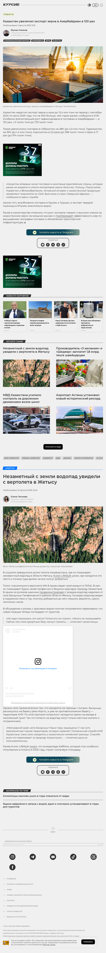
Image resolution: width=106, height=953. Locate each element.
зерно (48, 40)
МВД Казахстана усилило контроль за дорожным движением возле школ (22, 398)
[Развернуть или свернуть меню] (101, 5)
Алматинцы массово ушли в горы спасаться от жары (36, 796)
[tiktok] (73, 857)
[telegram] (33, 857)
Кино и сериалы (83, 458)
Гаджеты (48, 458)
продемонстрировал (52, 592)
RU (95, 5)
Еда (58, 458)
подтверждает (65, 216)
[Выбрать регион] (89, 5)
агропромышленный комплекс (17, 40)
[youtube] (53, 857)
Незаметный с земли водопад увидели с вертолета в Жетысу (26, 350)
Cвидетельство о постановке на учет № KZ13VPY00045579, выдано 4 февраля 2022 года (33, 933)
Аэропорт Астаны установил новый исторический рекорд (78, 396)
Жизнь (67, 458)
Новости (8, 14)
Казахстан (57, 40)
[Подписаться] (101, 844)
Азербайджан (37, 40)
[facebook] (12, 867)
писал (33, 746)
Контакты (11, 900)
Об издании (11, 879)
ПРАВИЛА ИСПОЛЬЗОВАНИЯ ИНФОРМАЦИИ (22, 906)
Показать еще (53, 447)
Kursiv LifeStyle (62, 575)
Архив (9, 890)
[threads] (93, 857)
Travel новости (31, 458)
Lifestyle (10, 468)
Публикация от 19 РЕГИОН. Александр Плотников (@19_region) (38, 702)
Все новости (11, 458)
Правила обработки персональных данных (24, 895)
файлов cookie (49, 945)
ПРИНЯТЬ (88, 942)
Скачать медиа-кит (14, 911)
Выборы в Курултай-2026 (16, 917)
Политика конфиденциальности (20, 884)
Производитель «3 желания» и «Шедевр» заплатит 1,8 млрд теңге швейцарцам (79, 352)
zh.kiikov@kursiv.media (20, 35)
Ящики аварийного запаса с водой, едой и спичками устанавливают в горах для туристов (51, 805)
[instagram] (12, 857)
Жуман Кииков (19, 30)
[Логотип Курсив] (11, 4)
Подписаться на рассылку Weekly (18, 841)
